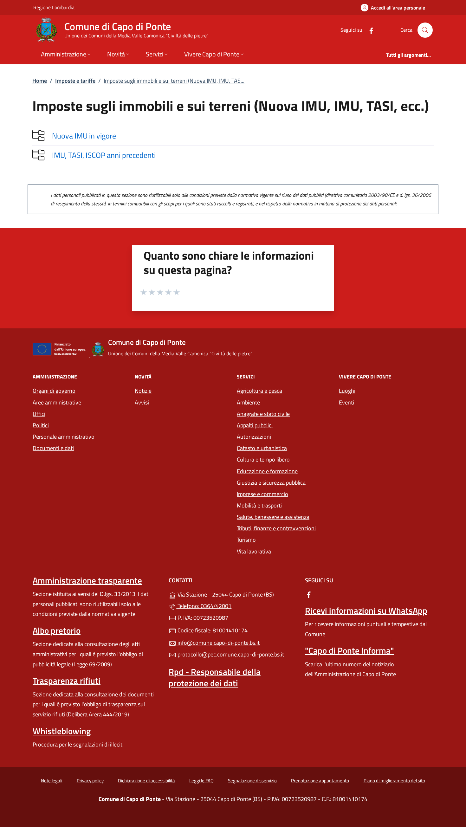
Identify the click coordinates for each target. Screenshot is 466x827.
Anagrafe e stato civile (263, 414)
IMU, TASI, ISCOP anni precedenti (104, 155)
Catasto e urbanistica (262, 448)
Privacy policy (90, 780)
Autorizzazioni (254, 436)
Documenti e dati (53, 448)
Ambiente (248, 402)
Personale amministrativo (63, 436)
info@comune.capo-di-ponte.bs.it (218, 642)
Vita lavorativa (254, 551)
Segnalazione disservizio (252, 780)
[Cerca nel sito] (425, 30)
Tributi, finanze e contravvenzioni (276, 528)
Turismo (246, 539)
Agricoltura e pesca (259, 390)
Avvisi (142, 402)
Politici (41, 425)
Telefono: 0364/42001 (203, 606)
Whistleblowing (62, 731)
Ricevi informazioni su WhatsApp (366, 610)
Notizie (143, 390)
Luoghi (347, 390)
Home (39, 80)
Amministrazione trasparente (87, 580)
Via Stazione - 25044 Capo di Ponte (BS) (236, 594)
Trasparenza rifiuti (66, 680)
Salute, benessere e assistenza (273, 517)
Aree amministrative (57, 402)
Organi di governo (54, 390)
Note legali (51, 780)
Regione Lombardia (53, 7)
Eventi (346, 402)
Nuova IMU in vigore (84, 135)
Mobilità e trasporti (259, 505)
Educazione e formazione (267, 471)
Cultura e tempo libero (263, 459)
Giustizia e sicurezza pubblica (271, 482)
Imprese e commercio (262, 494)
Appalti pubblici (255, 425)
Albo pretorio (57, 630)
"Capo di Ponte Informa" (349, 650)
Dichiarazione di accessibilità (146, 780)
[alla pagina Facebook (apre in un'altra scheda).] (368, 30)
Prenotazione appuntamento (320, 780)
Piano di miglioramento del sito (394, 780)
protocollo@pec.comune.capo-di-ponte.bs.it (230, 654)
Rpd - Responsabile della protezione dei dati (215, 677)
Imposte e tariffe (75, 80)
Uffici (39, 414)
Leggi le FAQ (201, 780)
